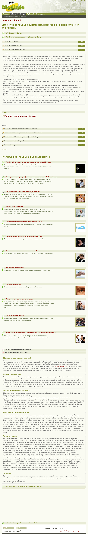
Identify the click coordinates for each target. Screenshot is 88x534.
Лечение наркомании (13, 284)
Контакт (61, 528)
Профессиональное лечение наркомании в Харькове (24, 251)
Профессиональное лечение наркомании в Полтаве (24, 236)
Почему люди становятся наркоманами (19, 299)
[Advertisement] (43, 504)
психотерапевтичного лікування (41, 379)
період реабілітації (61, 366)
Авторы (54, 528)
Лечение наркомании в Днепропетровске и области (24, 221)
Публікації (30, 14)
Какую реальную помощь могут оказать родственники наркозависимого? (31, 332)
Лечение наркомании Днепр (15, 315)
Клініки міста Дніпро (18, 14)
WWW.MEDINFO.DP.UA (78, 1)
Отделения (22, 527)
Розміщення (40, 14)
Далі (82, 41)
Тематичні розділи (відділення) (10, 16)
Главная (47, 528)
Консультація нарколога (14, 206)
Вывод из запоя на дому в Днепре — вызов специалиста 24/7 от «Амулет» (32, 177)
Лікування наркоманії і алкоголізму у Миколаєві (23, 192)
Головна (5, 14)
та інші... (4, 149)
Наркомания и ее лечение (15, 267)
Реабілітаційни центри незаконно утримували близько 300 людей (29, 162)
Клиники (8, 527)
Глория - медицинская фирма (20, 116)
